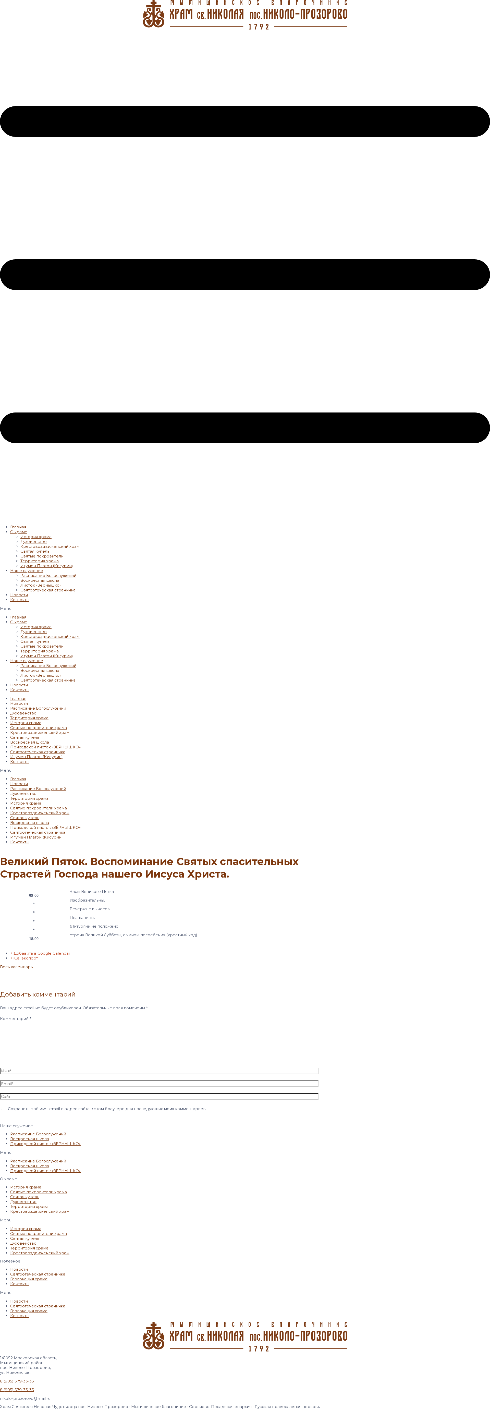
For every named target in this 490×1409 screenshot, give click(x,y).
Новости (19, 594)
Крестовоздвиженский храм (50, 546)
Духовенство (33, 541)
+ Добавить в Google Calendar (40, 953)
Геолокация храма (28, 1279)
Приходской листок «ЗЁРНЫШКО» (45, 747)
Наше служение (26, 570)
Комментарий (15, 1018)
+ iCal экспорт (24, 958)
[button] (245, 608)
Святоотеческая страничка (48, 590)
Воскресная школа (39, 580)
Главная (18, 527)
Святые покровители (42, 556)
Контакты (19, 599)
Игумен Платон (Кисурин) (46, 565)
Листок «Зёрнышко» (40, 585)
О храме (18, 531)
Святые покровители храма (38, 727)
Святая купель (34, 551)
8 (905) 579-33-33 (17, 1381)
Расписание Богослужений (48, 575)
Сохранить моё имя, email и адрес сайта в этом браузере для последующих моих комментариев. (107, 1108)
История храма (36, 536)
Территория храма (39, 560)
